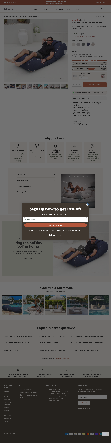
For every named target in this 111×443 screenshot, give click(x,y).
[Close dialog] (87, 205)
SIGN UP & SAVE (55, 225)
